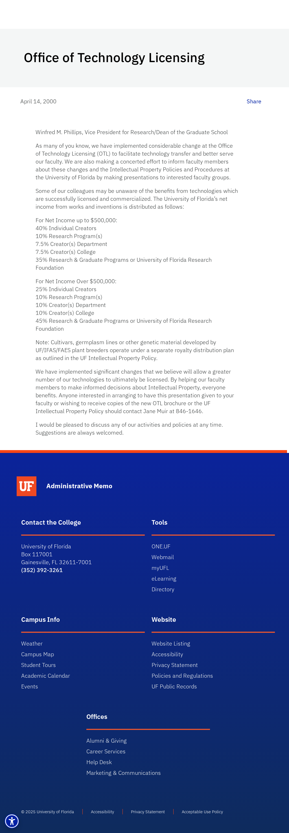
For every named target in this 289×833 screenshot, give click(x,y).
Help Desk (99, 762)
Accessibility (167, 654)
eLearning (164, 578)
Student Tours (38, 665)
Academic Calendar (45, 675)
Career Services (106, 751)
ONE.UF (161, 546)
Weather (32, 643)
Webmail (163, 557)
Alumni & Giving (106, 740)
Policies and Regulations (182, 675)
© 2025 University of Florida (47, 811)
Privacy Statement (175, 665)
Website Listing (171, 643)
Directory (163, 589)
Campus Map (37, 654)
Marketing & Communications (123, 773)
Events (29, 686)
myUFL (160, 568)
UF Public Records (174, 686)
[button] (12, 821)
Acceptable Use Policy (202, 811)
